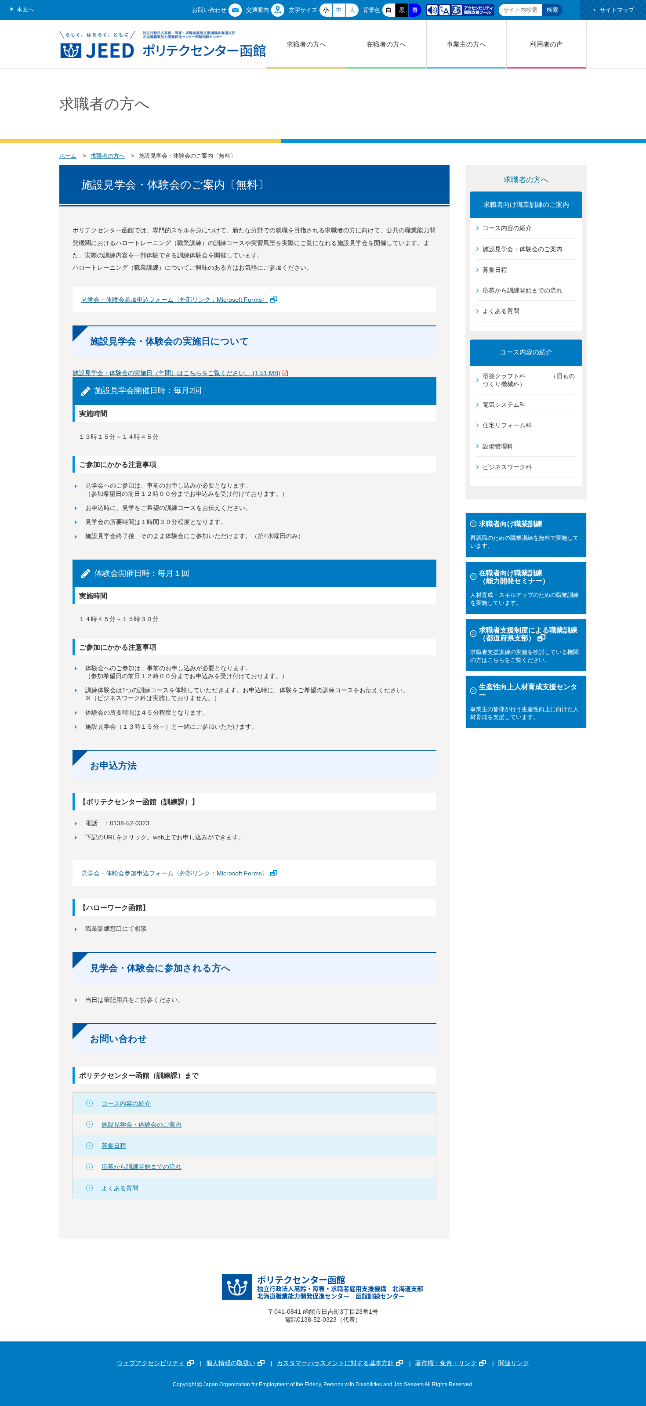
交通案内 (257, 10)
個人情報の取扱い (230, 1362)
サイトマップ (617, 10)
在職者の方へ (386, 44)
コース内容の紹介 (126, 1103)
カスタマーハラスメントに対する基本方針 (335, 1362)
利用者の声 (546, 44)
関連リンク (513, 1362)
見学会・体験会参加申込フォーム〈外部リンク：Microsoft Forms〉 (174, 299)
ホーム (67, 155)
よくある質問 (120, 1188)
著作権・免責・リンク (446, 1362)
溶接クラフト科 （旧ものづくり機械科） (529, 379)
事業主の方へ (466, 44)
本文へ (25, 9)
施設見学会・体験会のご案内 (141, 1124)
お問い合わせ (209, 10)
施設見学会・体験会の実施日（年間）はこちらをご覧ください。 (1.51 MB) (176, 372)
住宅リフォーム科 (507, 425)
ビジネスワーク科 (507, 466)
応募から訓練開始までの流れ (141, 1166)
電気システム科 (504, 404)
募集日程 (114, 1145)
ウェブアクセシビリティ (151, 1362)
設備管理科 (498, 446)
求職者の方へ (306, 44)
